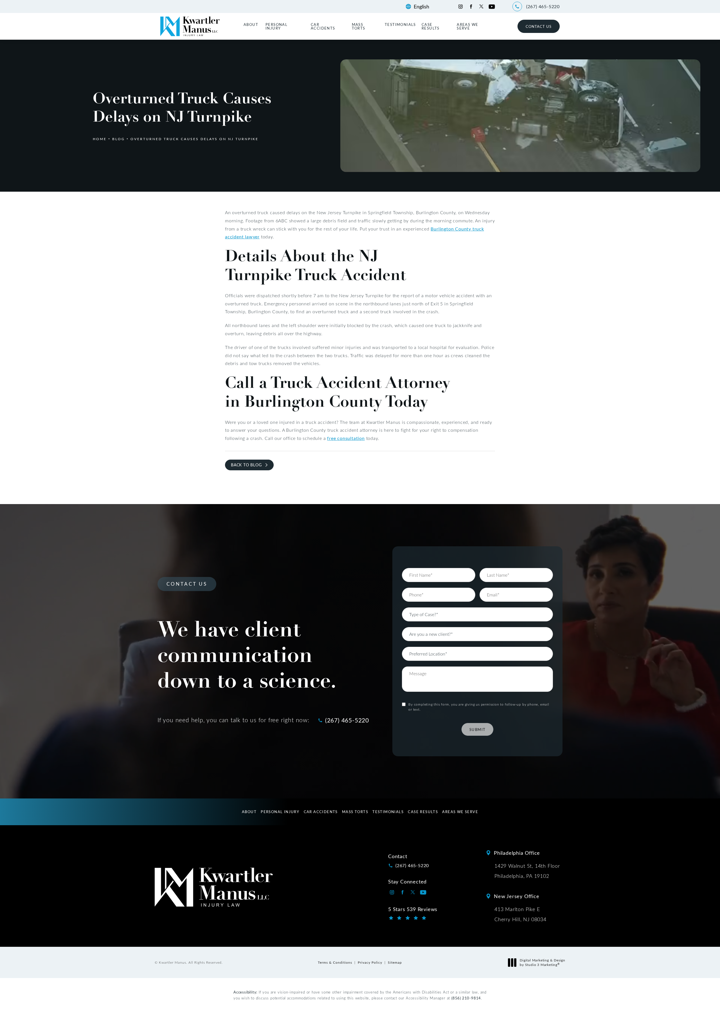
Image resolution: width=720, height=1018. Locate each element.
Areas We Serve (467, 26)
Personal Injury (276, 26)
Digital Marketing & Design (542, 962)
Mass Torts (358, 26)
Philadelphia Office (517, 852)
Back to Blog (246, 464)
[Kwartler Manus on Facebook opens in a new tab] (471, 6)
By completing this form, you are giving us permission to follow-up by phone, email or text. (478, 707)
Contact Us (539, 26)
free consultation (346, 438)
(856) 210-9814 (466, 997)
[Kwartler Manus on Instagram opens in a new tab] (460, 6)
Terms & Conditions (335, 962)
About (251, 24)
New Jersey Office (516, 896)
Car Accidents (323, 26)
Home (100, 139)
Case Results (431, 26)
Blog (118, 139)
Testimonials (400, 24)
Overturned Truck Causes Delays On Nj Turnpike (194, 139)
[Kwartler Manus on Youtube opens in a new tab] (492, 6)
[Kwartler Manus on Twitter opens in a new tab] (481, 6)
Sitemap (395, 962)
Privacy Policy (370, 962)
